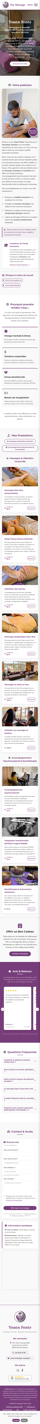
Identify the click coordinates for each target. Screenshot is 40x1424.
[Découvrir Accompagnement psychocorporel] (20, 776)
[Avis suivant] (37, 1009)
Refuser (24, 1420)
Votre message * (9, 1179)
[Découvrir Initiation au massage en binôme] (20, 716)
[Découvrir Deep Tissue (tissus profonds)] (20, 525)
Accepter (16, 1420)
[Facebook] (22, 1370)
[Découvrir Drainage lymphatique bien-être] (20, 623)
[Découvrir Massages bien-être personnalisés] (20, 476)
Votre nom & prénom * (11, 1150)
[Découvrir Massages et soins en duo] (20, 671)
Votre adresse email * (10, 1159)
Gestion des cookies (30, 1410)
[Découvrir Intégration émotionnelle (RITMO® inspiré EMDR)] (20, 827)
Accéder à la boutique (20, 954)
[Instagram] (18, 1370)
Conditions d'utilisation (17, 1215)
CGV (17, 1410)
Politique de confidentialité (14, 1200)
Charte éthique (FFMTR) (12, 285)
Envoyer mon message (21, 1208)
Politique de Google (29, 1214)
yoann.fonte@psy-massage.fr (20, 1358)
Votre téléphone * (9, 1168)
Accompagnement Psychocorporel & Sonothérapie (21, 448)
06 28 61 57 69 (20, 1353)
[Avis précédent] (2, 1009)
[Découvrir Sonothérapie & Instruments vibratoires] (20, 875)
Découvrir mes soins (20, 64)
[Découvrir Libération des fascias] (20, 575)
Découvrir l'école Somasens (19, 265)
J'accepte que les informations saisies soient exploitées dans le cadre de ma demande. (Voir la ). (20, 1198)
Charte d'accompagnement (13, 280)
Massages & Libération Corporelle (21, 441)
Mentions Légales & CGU (14, 1407)
